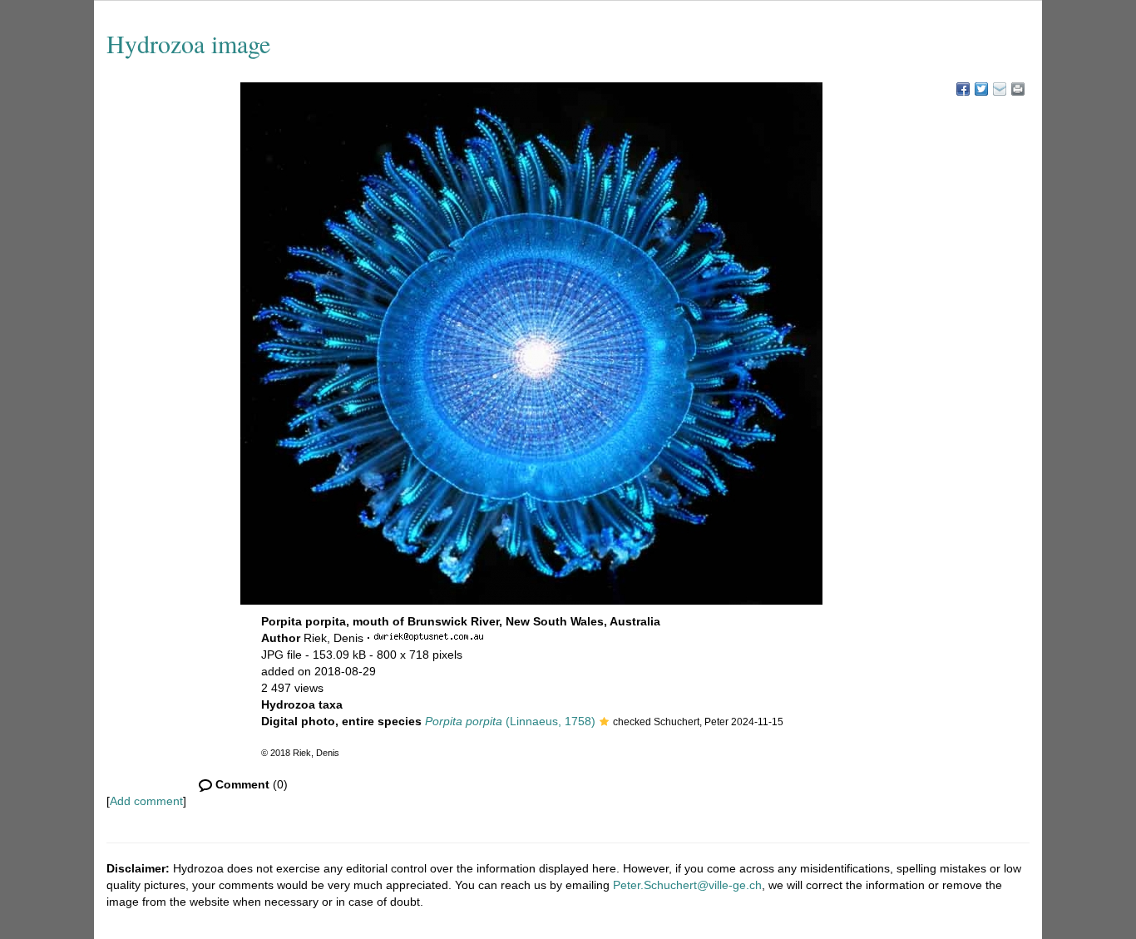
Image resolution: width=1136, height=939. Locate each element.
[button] (604, 723)
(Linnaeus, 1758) (510, 721)
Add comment (146, 801)
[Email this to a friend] (1018, 89)
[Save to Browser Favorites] (999, 89)
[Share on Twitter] (981, 89)
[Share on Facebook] (963, 89)
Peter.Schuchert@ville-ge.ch (687, 885)
